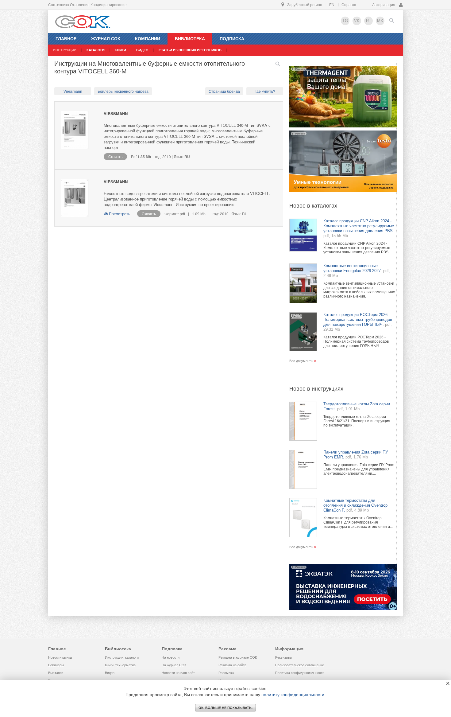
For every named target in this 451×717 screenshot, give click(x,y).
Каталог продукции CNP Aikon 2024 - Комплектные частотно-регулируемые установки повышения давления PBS (356, 247)
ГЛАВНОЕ (66, 38)
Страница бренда (224, 91)
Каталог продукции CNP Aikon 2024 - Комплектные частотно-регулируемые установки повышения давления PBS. (358, 226)
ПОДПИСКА (232, 38)
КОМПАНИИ (147, 38)
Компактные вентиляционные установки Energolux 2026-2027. (352, 268)
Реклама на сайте (232, 665)
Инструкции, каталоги (122, 657)
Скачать (115, 156)
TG (345, 20)
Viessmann (73, 91)
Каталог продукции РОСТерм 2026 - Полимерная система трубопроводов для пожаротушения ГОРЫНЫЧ (356, 341)
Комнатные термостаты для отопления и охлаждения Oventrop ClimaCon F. (355, 505)
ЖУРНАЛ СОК (105, 38)
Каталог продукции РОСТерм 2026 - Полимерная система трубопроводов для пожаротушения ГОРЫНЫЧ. (357, 319)
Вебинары (56, 665)
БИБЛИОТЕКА (190, 38)
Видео (109, 673)
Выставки (55, 673)
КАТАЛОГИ (96, 50)
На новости (170, 657)
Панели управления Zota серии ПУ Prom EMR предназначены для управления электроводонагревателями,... (358, 469)
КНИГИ (120, 50)
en (331, 5)
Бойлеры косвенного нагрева (123, 91)
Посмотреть (119, 213)
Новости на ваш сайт (178, 673)
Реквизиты (283, 657)
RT (368, 20)
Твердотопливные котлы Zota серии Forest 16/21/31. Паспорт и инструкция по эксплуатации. (356, 421)
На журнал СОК (174, 665)
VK (357, 20)
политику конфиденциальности (292, 694)
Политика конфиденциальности (299, 673)
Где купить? (265, 91)
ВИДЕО (142, 50)
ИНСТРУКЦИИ (64, 50)
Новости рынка (60, 657)
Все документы (301, 361)
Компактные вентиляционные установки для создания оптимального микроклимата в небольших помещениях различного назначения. (359, 289)
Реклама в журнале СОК (237, 657)
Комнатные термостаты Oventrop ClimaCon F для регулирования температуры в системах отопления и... (358, 522)
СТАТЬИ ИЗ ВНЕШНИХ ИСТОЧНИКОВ (190, 50)
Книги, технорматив (120, 665)
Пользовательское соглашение (299, 665)
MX (380, 20)
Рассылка (226, 673)
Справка (348, 5)
